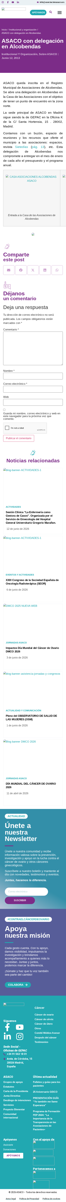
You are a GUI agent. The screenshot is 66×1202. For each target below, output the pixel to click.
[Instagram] (20, 1036)
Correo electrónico (15, 383)
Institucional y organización (23, 29)
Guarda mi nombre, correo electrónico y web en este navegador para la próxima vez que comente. (31, 416)
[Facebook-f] (7, 1027)
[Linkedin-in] (7, 1036)
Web (6, 397)
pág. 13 (38, 147)
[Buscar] (50, 12)
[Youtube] (20, 1027)
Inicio (4, 29)
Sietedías (23, 147)
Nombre (9, 371)
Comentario (11, 329)
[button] (59, 12)
